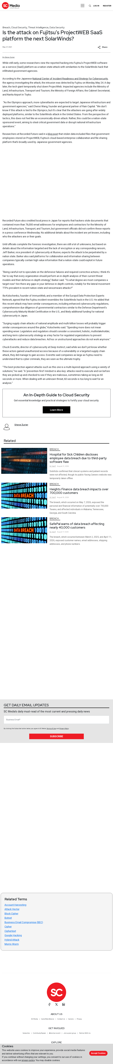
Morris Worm (12, 944)
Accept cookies (98, 1053)
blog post (53, 133)
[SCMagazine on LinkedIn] (63, 1004)
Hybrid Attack (12, 939)
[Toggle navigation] (82, 5)
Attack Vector (12, 909)
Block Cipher (11, 913)
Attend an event (54, 1033)
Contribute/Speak (39, 1033)
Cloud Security (19, 27)
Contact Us (61, 1019)
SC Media (34, 1019)
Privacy (79, 1019)
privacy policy (28, 1060)
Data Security (56, 27)
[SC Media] (11, 5)
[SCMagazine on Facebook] (49, 1004)
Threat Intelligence (38, 27)
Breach (6, 27)
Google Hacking (13, 935)
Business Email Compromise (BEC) (24, 922)
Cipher (8, 926)
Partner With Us (84, 1033)
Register (107, 6)
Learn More (56, 409)
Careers (71, 1019)
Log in (96, 6)
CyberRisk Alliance (47, 1019)
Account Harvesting (15, 904)
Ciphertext (10, 931)
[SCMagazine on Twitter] (56, 1004)
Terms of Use (51, 728)
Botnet (8, 917)
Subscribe (56, 736)
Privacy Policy (64, 728)
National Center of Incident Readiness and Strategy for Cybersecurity (70, 78)
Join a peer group (70, 1033)
